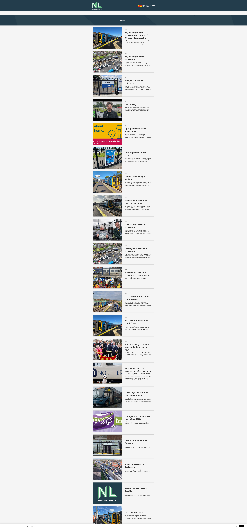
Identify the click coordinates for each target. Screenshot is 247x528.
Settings (235, 526)
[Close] (245, 526)
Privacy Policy (51, 526)
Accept (241, 526)
